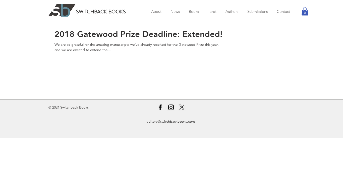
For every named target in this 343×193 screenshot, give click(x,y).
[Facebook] (160, 107)
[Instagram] (171, 107)
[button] (304, 11)
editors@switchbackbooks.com (170, 121)
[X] (182, 107)
